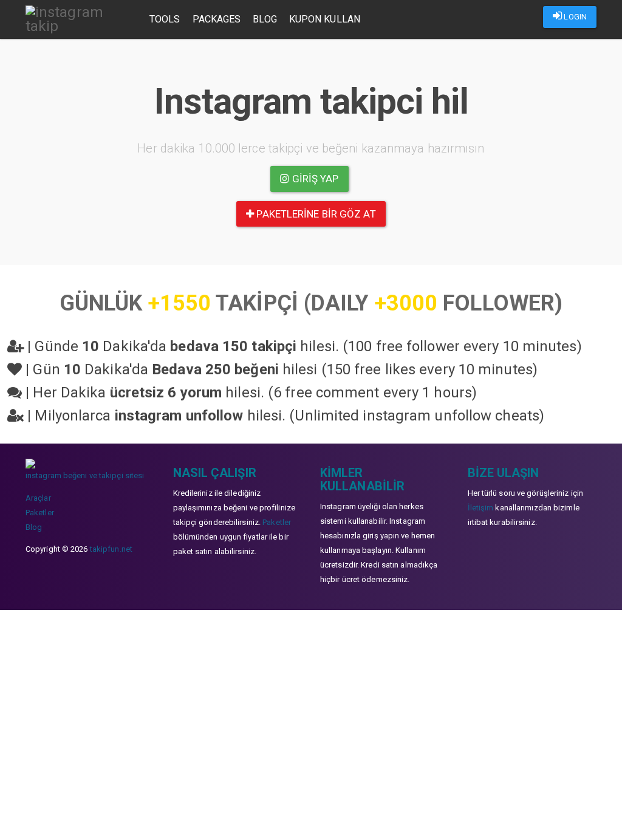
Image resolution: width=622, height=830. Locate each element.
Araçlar (38, 497)
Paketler (40, 512)
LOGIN (574, 16)
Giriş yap (314, 179)
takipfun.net (111, 549)
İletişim (481, 507)
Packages (217, 19)
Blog (264, 19)
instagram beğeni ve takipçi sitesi (85, 475)
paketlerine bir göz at (314, 214)
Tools (164, 19)
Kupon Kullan (324, 19)
